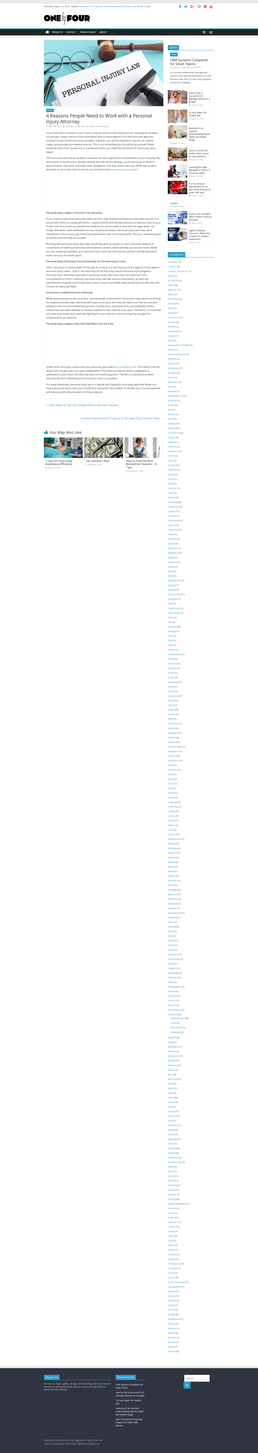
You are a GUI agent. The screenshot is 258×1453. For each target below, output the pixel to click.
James (171, 779)
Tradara (171, 1259)
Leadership (173, 806)
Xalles (170, 1346)
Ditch (170, 571)
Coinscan (172, 488)
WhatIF (171, 1332)
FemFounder (174, 612)
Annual (171, 303)
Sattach (171, 1102)
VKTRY (171, 1309)
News (50, 110)
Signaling (172, 1139)
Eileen (170, 575)
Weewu (171, 1328)
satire (170, 1097)
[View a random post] (211, 32)
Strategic (172, 1194)
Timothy (172, 1254)
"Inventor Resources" (178, 271)
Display (171, 566)
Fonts (173, 1022)
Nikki (170, 936)
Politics (171, 1000)
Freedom (172, 668)
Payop (171, 963)
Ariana (171, 312)
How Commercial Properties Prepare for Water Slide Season (129, 1422)
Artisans (172, 322)
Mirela (171, 871)
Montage (172, 889)
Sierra (170, 1134)
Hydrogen (172, 732)
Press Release (174, 1009)
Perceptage (173, 972)
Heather (172, 714)
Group (171, 700)
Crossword (173, 520)
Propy (170, 1042)
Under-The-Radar (176, 1282)
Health (171, 709)
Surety (171, 1212)
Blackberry (173, 382)
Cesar (170, 460)
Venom (171, 1296)
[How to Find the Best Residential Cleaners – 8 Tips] (144, 439)
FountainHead (174, 654)
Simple (171, 1148)
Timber (171, 1249)
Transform (173, 1268)
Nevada (171, 917)
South (170, 1166)
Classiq (171, 474)
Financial (172, 626)
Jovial (170, 788)
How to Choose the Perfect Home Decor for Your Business (199, 153)
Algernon (172, 289)
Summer (172, 1208)
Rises (170, 1074)
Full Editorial (71, 126)
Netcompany (174, 912)
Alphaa (171, 294)
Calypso (171, 437)
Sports (171, 1180)
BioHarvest (173, 368)
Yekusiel (172, 1351)
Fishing (171, 631)
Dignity (171, 557)
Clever (171, 479)
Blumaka (172, 391)
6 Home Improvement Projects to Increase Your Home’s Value (122, 418)
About (103, 32)
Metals (171, 857)
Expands (172, 589)
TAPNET (172, 1226)
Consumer (173, 506)
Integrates (173, 751)
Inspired (171, 742)
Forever (171, 649)
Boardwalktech (175, 395)
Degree (171, 543)
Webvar (171, 1323)
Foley (170, 645)
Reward (171, 1069)
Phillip (170, 982)
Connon (171, 497)
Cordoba (172, 515)
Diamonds (173, 548)
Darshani (172, 539)
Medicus (172, 852)
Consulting (173, 502)
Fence (171, 617)
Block (170, 386)
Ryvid (170, 1088)
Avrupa (171, 335)
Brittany (171, 414)
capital (171, 442)
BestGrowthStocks (177, 354)
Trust (170, 1272)
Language (172, 802)
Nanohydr (172, 903)
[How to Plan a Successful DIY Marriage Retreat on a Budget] (177, 91)
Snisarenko (173, 1157)
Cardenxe (172, 446)
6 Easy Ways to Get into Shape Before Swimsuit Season (81, 405)
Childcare (172, 469)
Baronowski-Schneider (178, 345)
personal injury (102, 126)
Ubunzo (171, 1277)
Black (170, 377)
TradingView (174, 1263)
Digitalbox (173, 552)
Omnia (171, 949)
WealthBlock (174, 1319)
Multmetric (173, 899)
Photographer (174, 986)
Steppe (171, 1189)
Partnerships (174, 959)
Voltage (171, 1314)
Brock (170, 419)
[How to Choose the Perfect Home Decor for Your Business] (177, 149)
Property (172, 1037)
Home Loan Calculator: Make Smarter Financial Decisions (200, 216)
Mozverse (172, 894)
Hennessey (173, 723)
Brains (171, 405)
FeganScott (173, 608)
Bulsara (171, 428)
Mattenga (172, 848)
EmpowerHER (174, 580)
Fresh (170, 672)
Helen (170, 719)
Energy (171, 585)
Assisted (172, 326)
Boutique (172, 400)
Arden (170, 308)
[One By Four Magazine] (47, 32)
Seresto (171, 1116)
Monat (171, 885)
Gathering (172, 682)
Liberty (171, 820)
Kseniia (171, 797)
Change (171, 465)
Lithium (171, 825)
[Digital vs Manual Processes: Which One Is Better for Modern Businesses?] (177, 229)
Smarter (172, 1152)
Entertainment (178, 1018)
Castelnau (172, 451)
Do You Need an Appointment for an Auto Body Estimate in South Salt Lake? (199, 188)
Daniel (171, 534)
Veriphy (171, 1305)
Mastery (172, 843)
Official (171, 945)
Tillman (171, 1245)
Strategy (172, 1199)
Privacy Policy (88, 32)
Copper (171, 511)
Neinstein (172, 908)
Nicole (171, 931)
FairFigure (172, 599)
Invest (171, 765)
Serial (170, 1120)
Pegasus (172, 968)
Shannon (172, 1125)
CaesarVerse (174, 432)
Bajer (170, 340)
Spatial (171, 1176)
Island (170, 774)
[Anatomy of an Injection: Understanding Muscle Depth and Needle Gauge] (177, 126)
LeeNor (171, 816)
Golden (171, 691)
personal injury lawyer (125, 169)
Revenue (172, 1065)
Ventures (172, 1300)
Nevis (170, 922)
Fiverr (170, 635)
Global (171, 686)
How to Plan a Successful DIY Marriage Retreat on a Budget (199, 97)
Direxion (172, 562)
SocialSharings (175, 1162)
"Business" (173, 262)
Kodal (170, 792)
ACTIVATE (173, 280)
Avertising (172, 331)
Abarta (171, 275)
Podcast (172, 996)
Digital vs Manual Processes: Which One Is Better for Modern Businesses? (199, 235)
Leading (171, 811)
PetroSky (172, 977)
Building (171, 423)
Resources (173, 1056)
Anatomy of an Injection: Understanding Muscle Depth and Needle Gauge (199, 134)
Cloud (170, 483)
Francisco (172, 663)
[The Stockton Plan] (103, 439)
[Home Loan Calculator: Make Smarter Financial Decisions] (177, 212)
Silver (170, 1143)
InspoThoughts (175, 746)
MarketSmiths (174, 839)
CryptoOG (172, 529)
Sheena (171, 1129)
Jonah (170, 783)
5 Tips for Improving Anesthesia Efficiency (58, 462)
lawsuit (92, 126)
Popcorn (172, 1005)
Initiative (172, 737)
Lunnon (171, 834)
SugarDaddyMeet (176, 1203)
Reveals (171, 1060)
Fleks (170, 640)
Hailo (170, 705)
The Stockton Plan (97, 461)
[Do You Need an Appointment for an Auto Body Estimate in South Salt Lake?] (177, 182)
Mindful (171, 862)
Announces (173, 299)
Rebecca (172, 1051)
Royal (170, 1083)
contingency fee (127, 367)
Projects (57, 32)
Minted (171, 866)
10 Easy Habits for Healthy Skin (94, 6)
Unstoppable (174, 1286)
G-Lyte (171, 677)
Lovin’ (170, 829)
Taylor (171, 1236)
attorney (84, 126)
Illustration (176, 1027)
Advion (171, 285)
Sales (170, 1092)
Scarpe (171, 1111)
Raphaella (172, 1046)
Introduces (173, 760)
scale (170, 1106)
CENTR (171, 455)
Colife (170, 492)
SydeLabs (172, 1222)
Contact (71, 32)
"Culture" (172, 266)
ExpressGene (174, 594)
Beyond (171, 363)
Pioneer (171, 991)
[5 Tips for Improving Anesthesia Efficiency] (63, 439)
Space (171, 1171)
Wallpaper (175, 1032)
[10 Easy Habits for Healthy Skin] (177, 111)
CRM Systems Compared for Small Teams (189, 62)
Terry (170, 1240)
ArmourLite (173, 317)
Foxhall (171, 659)
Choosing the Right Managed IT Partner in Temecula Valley (199, 170)
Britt (170, 409)
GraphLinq (173, 695)
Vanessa (172, 1291)
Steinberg (172, 1185)
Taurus (171, 1231)
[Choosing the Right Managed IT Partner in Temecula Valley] (177, 165)
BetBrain (172, 359)
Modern (171, 876)
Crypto (171, 525)
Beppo (171, 349)
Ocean (171, 940)
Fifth (170, 622)
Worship (172, 1342)
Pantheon (172, 954)
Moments (172, 880)
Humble (171, 728)
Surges (171, 1217)
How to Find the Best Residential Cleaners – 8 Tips (141, 464)
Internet (171, 755)
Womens (172, 1337)
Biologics (172, 372)
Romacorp (173, 1079)
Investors (172, 769)
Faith (170, 603)
